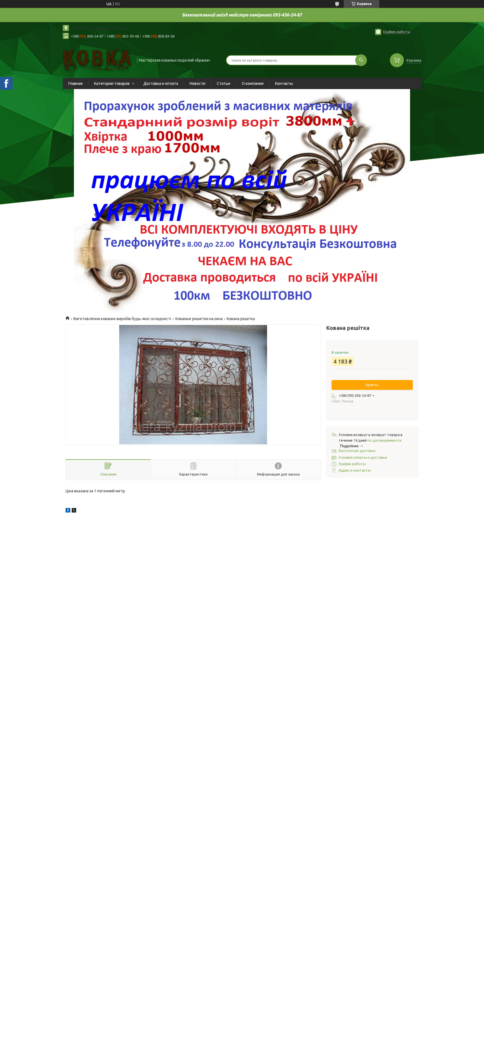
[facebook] (68, 511)
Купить (372, 385)
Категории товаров (112, 83)
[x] (74, 511)
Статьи (223, 83)
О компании (253, 83)
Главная (75, 83)
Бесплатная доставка (357, 451)
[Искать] (361, 60)
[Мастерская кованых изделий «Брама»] (97, 60)
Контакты (284, 83)
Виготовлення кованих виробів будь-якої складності (122, 318)
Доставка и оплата (160, 83)
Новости (197, 83)
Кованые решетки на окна (199, 318)
